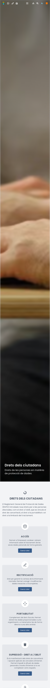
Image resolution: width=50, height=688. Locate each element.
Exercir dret (25, 550)
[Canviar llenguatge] (47, 3)
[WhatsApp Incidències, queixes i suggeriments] (8, 3)
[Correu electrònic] (17, 3)
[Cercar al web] (37, 3)
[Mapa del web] (33, 3)
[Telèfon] (12, 3)
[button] (27, 3)
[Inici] (3, 3)
